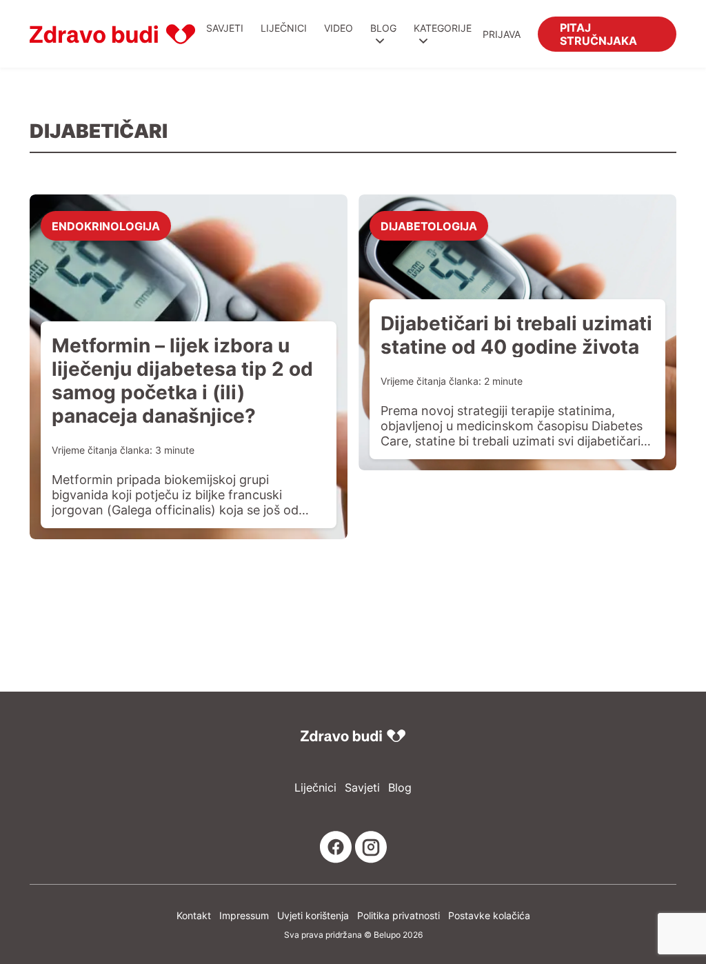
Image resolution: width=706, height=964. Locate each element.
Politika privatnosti (398, 915)
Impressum (244, 915)
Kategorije (443, 27)
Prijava (502, 34)
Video (338, 27)
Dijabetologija (429, 225)
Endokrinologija (106, 225)
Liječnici (284, 27)
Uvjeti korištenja (313, 915)
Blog (383, 27)
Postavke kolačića (489, 915)
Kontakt (193, 915)
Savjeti (224, 27)
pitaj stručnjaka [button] (598, 33)
